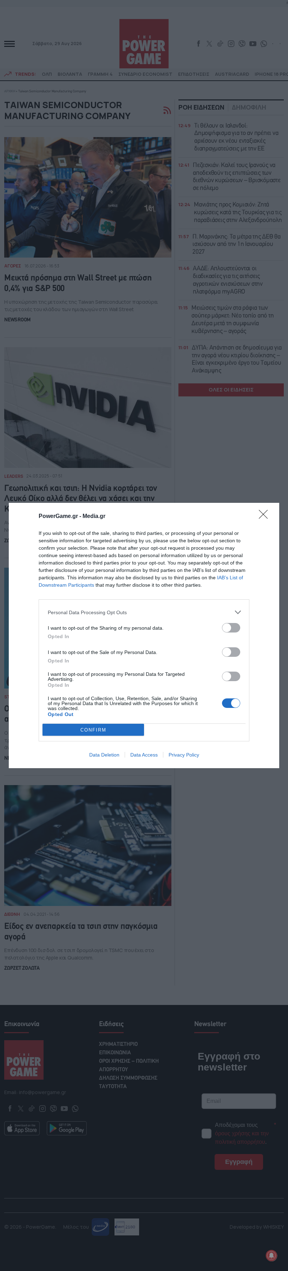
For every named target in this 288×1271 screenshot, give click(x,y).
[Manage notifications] (271, 1255)
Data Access (144, 755)
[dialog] (144, 635)
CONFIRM (93, 730)
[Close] (265, 516)
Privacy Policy (184, 755)
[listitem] (144, 612)
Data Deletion (104, 755)
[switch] (231, 628)
